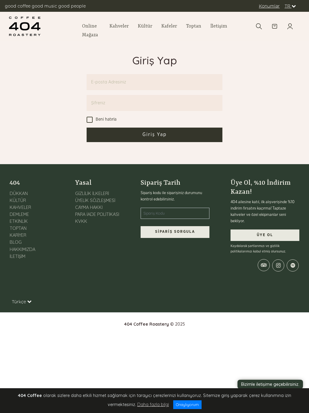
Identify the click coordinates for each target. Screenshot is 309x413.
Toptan (193, 26)
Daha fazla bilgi (153, 404)
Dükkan (19, 193)
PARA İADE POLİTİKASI (97, 214)
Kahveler (119, 26)
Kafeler (169, 26)
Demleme (19, 214)
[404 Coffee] (42, 26)
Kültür (145, 26)
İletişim (218, 26)
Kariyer (18, 235)
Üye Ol (265, 235)
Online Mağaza (90, 31)
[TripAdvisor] (264, 265)
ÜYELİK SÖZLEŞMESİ (95, 200)
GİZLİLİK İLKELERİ (92, 193)
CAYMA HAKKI (89, 207)
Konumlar (269, 5)
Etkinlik (19, 221)
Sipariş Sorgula (175, 232)
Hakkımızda (22, 249)
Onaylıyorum (187, 404)
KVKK (81, 221)
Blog (16, 242)
